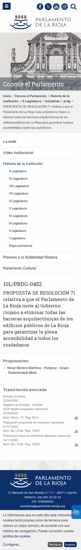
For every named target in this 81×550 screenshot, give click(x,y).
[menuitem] (40, 141)
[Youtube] (56, 8)
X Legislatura (31, 101)
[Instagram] (64, 8)
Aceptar (70, 544)
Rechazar (55, 544)
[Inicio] (40, 21)
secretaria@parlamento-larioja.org (42, 506)
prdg (67, 101)
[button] (7, 6)
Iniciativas (52, 101)
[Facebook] (40, 8)
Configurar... (12, 544)
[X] (48, 8)
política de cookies (16, 536)
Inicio (7, 96)
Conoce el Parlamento (31, 96)
